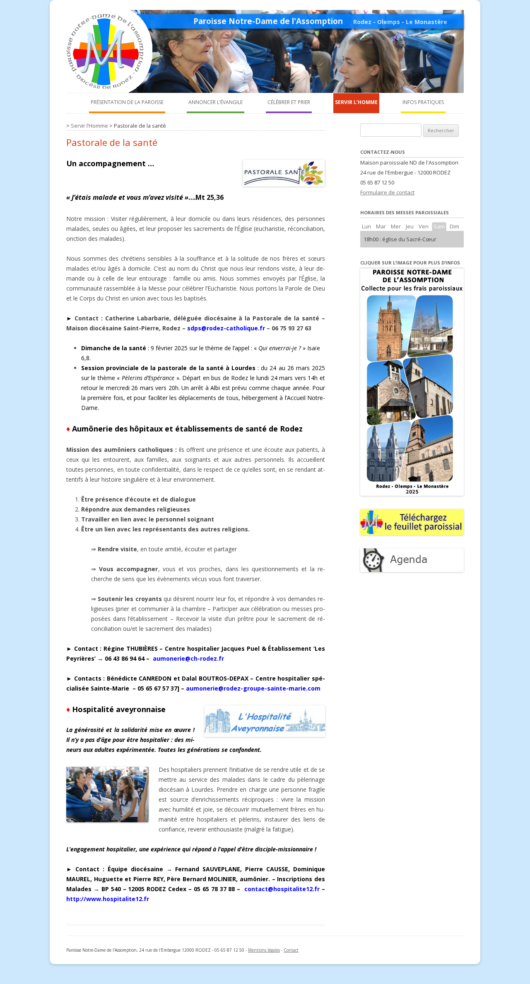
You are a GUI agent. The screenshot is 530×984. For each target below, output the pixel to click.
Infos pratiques (423, 102)
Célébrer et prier (288, 102)
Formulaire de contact (387, 192)
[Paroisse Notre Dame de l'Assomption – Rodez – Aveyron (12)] (111, 91)
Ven (424, 226)
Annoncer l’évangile (215, 102)
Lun (366, 226)
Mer (396, 226)
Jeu (410, 226)
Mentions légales (264, 950)
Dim (454, 226)
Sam (439, 226)
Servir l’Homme (356, 102)
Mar (381, 226)
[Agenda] (412, 570)
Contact (291, 950)
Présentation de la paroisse (127, 102)
